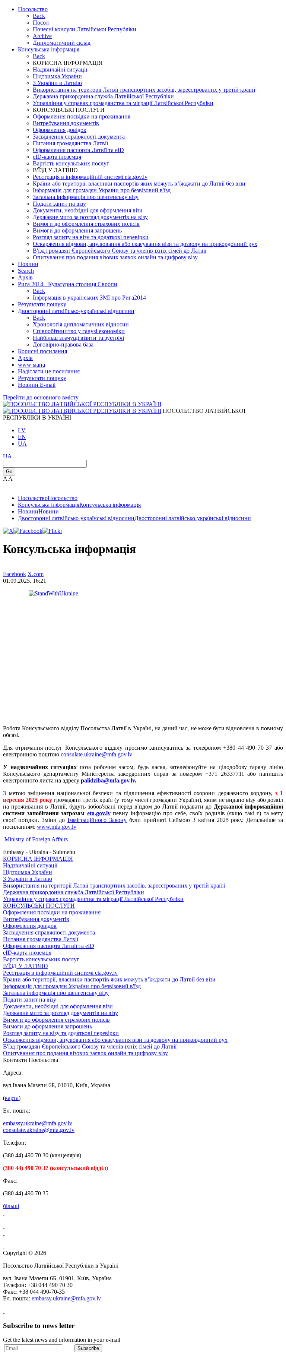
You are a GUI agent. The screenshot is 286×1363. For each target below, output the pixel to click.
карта (12, 1098)
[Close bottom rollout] (3, 1311)
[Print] (3, 567)
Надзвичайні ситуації (60, 69)
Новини (28, 264)
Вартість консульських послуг (71, 163)
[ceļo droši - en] (3, 1226)
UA (22, 443)
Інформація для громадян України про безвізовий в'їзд (102, 190)
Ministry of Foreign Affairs (36, 839)
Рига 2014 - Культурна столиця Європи (67, 284)
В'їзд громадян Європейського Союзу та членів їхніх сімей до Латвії (119, 250)
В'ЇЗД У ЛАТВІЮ (25, 966)
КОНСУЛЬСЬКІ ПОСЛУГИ (39, 905)
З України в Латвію (57, 83)
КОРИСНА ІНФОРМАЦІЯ (38, 859)
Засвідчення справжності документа (79, 136)
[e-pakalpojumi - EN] (3, 1212)
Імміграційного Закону (97, 820)
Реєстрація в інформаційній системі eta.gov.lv (90, 177)
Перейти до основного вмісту (41, 397)
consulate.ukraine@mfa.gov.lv (96, 754)
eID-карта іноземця (57, 157)
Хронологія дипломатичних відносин (81, 324)
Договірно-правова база (63, 344)
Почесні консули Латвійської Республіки (84, 29)
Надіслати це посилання (49, 371)
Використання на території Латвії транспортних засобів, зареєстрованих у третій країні (144, 89)
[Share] (6, 567)
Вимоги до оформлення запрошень (77, 230)
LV (22, 430)
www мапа (31, 364)
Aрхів (25, 277)
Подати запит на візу (59, 203)
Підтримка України (57, 76)
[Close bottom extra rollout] (3, 1356)
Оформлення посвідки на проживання (81, 116)
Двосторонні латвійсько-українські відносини (76, 311)
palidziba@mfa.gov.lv (108, 780)
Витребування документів (66, 123)
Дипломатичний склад (61, 42)
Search (26, 271)
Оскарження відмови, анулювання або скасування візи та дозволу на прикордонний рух (145, 244)
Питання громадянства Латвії (70, 143)
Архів (25, 358)
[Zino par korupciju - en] (3, 1239)
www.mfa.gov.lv (56, 826)
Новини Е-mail (36, 385)
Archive (42, 36)
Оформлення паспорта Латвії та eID (78, 150)
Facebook (14, 574)
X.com (36, 574)
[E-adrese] (3, 1233)
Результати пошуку (42, 304)
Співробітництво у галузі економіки (79, 331)
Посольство (33, 9)
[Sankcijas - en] (3, 1219)
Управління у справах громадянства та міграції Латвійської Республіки (123, 103)
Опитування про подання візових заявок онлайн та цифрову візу (115, 257)
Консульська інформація (48, 49)
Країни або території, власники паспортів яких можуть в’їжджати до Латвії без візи (139, 183)
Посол (41, 22)
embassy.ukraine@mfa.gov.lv (37, 1123)
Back (39, 16)
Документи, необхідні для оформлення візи (88, 210)
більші (11, 1206)
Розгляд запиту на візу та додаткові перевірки (91, 237)
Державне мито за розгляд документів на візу (90, 217)
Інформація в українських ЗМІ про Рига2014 (89, 297)
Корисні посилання (42, 351)
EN (22, 437)
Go (9, 471)
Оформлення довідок (59, 130)
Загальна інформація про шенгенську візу (86, 197)
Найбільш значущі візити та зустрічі (78, 338)
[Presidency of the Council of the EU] (3, 1246)
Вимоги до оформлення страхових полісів (86, 224)
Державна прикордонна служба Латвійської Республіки (103, 96)
